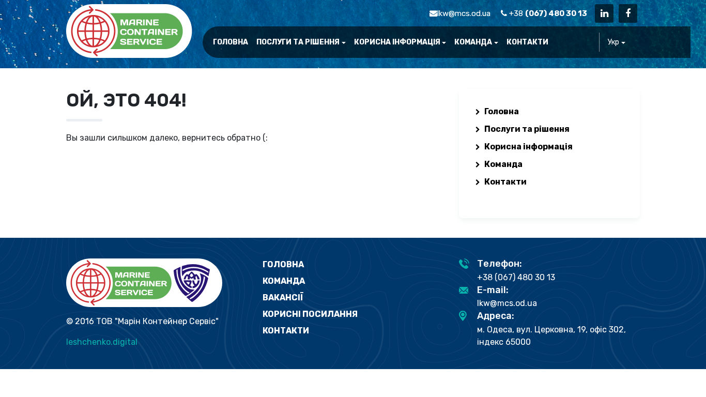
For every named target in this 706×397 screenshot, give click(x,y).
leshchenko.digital (101, 342)
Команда (473, 42)
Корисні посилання (310, 314)
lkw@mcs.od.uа (463, 13)
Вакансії (283, 297)
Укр (613, 42)
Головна (230, 42)
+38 (547, 13)
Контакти (527, 42)
